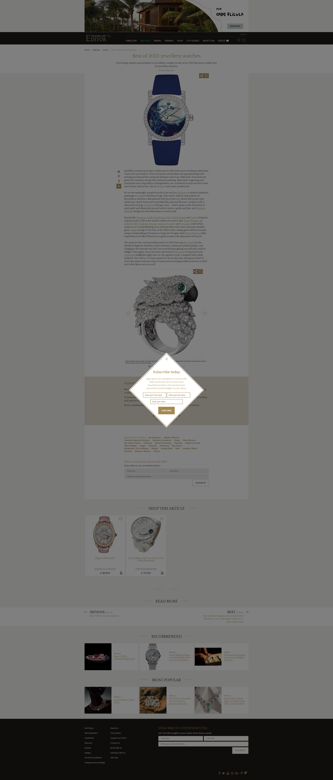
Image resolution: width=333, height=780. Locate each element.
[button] (166, 359)
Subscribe (166, 410)
